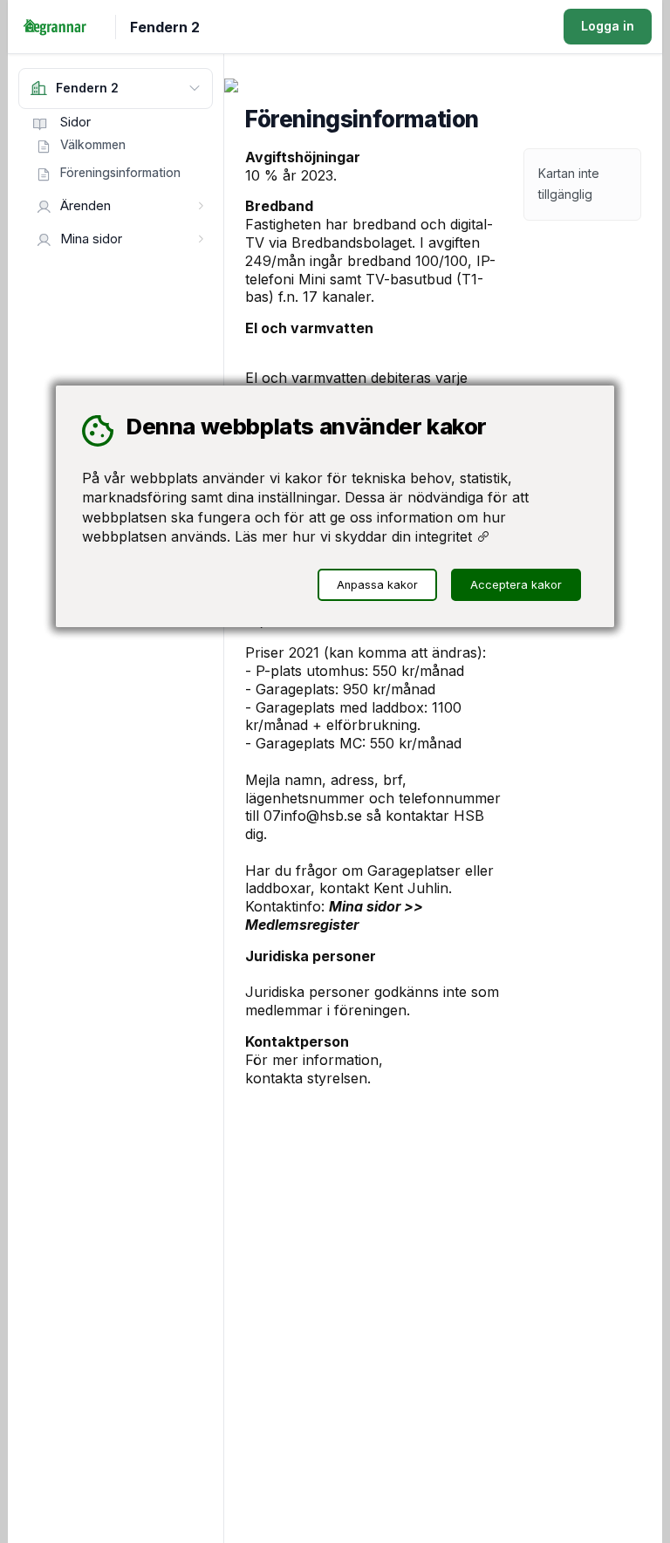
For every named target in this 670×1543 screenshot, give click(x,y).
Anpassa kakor (377, 584)
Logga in (607, 25)
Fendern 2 (165, 27)
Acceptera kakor (516, 584)
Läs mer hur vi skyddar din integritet (355, 536)
